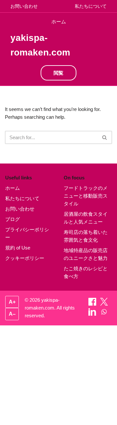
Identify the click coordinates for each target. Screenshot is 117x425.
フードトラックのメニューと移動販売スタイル (86, 195)
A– (12, 314)
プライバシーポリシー (27, 233)
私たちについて (91, 6)
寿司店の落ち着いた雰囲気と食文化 (86, 236)
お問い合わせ (24, 6)
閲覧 (58, 73)
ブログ (12, 219)
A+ (12, 302)
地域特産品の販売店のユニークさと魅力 (86, 254)
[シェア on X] (104, 304)
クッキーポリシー (24, 258)
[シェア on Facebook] (93, 304)
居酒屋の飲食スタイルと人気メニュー (86, 218)
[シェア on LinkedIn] (93, 314)
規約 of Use (17, 247)
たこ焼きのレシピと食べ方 (86, 272)
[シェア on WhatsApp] (104, 314)
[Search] (105, 137)
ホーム (58, 21)
